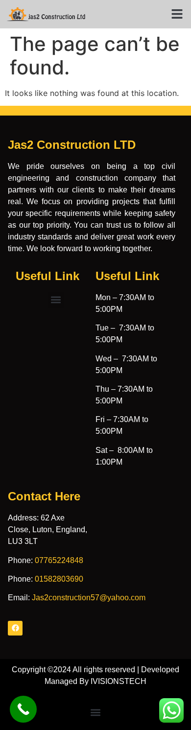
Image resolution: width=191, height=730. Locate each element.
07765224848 (59, 560)
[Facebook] (15, 628)
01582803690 (59, 579)
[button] (177, 14)
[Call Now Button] (23, 709)
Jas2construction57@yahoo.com (88, 597)
